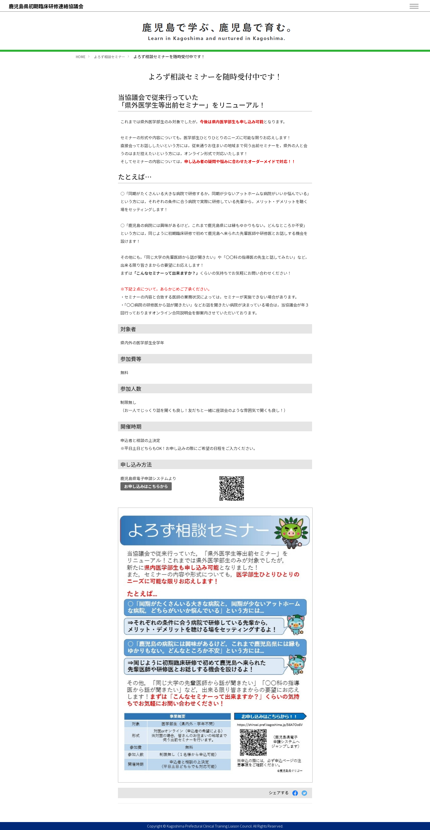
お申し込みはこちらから (146, 486)
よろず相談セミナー (109, 56)
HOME (81, 56)
